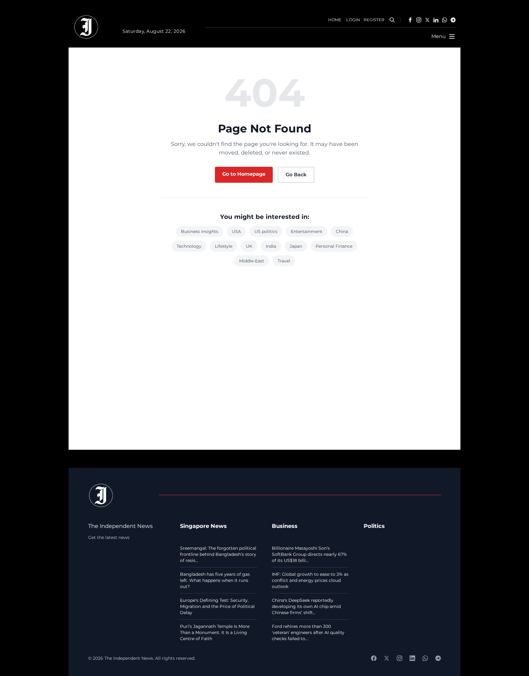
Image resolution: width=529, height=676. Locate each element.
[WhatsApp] (444, 19)
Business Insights (199, 231)
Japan (296, 246)
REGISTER (374, 20)
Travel (284, 261)
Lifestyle (223, 246)
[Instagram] (418, 19)
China (342, 231)
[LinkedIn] (435, 19)
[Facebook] (410, 19)
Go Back (296, 174)
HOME (335, 20)
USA (236, 231)
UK (249, 246)
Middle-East (251, 261)
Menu (438, 36)
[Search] (392, 20)
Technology (189, 246)
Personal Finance (334, 246)
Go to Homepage (243, 174)
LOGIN (353, 20)
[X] (427, 19)
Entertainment (306, 231)
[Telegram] (453, 19)
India (271, 246)
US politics (265, 231)
